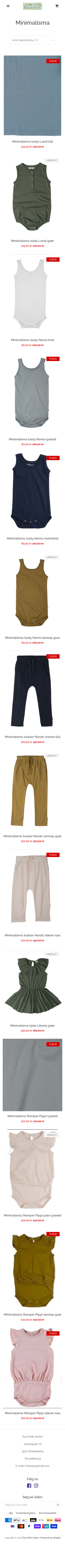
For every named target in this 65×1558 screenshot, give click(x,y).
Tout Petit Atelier (30, 1538)
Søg (11, 1513)
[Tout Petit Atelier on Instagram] (36, 1486)
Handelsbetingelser (26, 1513)
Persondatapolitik (47, 1513)
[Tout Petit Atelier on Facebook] (29, 1486)
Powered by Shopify (50, 1538)
